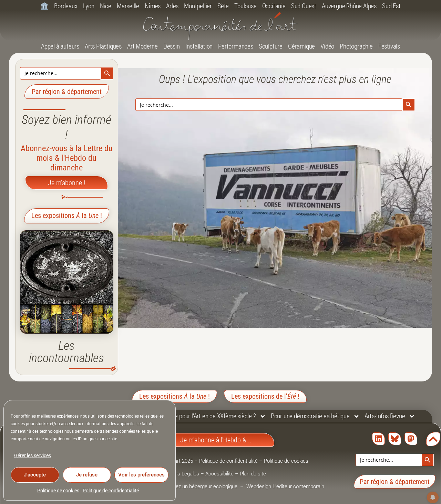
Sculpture (271, 46)
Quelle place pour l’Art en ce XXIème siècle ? (202, 416)
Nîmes (153, 6)
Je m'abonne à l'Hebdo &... (216, 440)
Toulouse (245, 6)
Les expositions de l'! (265, 396)
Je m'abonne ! (66, 183)
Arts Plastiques (103, 46)
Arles (172, 6)
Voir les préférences (141, 475)
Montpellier (198, 6)
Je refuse (87, 475)
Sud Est (391, 6)
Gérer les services (32, 455)
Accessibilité (219, 474)
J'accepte (35, 475)
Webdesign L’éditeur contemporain (285, 486)
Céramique (301, 46)
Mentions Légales (179, 474)
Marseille (128, 6)
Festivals (389, 46)
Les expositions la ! (66, 215)
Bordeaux (65, 6)
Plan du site (253, 474)
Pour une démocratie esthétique (310, 416)
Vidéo (327, 46)
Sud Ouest (303, 6)
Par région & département (67, 91)
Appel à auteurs (60, 46)
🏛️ (44, 6)
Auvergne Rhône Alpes (349, 6)
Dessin (171, 46)
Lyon (88, 6)
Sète (223, 6)
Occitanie (274, 6)
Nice (105, 6)
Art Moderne (142, 46)
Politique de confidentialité (111, 490)
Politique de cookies (58, 490)
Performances (235, 46)
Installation (199, 46)
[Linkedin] (378, 438)
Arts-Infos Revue (385, 416)
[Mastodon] (410, 438)
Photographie (356, 46)
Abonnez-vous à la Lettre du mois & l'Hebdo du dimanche (67, 158)
